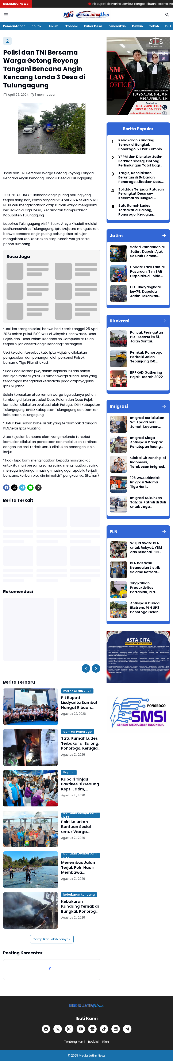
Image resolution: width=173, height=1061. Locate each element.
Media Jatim (88, 1055)
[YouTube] (81, 1029)
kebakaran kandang (79, 894)
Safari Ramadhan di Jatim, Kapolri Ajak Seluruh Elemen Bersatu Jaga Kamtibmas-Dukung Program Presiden (147, 251)
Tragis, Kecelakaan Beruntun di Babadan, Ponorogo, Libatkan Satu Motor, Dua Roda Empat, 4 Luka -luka (141, 177)
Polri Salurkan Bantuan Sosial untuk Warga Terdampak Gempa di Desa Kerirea (80, 826)
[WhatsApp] (30, 487)
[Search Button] (167, 15)
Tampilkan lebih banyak (51, 939)
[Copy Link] (38, 487)
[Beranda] (7, 41)
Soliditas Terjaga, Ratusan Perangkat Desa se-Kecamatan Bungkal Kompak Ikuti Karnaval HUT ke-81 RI (141, 193)
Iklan (105, 1042)
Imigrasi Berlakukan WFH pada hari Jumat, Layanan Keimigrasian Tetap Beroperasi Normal (147, 422)
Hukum (53, 26)
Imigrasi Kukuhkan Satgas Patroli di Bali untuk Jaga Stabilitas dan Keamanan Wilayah (148, 502)
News (101, 1055)
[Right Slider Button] (169, 26)
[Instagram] (69, 1029)
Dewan (137, 26)
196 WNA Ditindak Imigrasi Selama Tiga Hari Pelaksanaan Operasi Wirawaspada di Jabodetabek (145, 482)
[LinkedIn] (115, 1029)
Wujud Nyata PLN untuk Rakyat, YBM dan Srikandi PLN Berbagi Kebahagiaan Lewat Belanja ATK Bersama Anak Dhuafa (147, 547)
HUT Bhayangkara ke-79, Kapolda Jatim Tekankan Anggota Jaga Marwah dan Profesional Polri (145, 291)
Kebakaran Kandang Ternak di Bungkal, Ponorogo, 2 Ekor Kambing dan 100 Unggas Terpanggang (80, 906)
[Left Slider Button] (86, 668)
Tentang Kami (74, 1042)
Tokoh (154, 26)
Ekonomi (71, 26)
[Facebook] (6, 487)
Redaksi (93, 1042)
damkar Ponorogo (77, 732)
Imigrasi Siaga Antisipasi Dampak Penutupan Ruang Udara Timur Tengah (148, 442)
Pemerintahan (14, 26)
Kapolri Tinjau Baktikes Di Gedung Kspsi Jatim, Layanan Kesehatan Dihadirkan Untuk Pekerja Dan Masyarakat (80, 784)
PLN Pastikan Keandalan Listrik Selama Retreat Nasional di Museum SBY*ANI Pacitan (147, 567)
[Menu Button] (5, 15)
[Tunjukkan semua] (164, 235)
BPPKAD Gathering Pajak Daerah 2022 (146, 374)
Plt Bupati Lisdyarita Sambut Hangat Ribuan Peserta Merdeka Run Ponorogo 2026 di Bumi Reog (80, 702)
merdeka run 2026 (77, 691)
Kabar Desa (93, 26)
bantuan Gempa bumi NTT (80, 815)
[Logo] (86, 1005)
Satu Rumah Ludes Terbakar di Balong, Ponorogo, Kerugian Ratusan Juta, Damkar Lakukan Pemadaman (80, 743)
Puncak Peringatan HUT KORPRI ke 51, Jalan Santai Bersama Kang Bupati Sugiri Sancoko (146, 336)
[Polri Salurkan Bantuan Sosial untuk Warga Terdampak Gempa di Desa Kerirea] (30, 829)
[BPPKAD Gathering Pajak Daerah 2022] (118, 378)
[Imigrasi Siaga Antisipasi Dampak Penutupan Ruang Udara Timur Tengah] (118, 444)
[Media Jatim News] (86, 14)
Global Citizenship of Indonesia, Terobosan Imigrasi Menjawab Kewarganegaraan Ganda (148, 462)
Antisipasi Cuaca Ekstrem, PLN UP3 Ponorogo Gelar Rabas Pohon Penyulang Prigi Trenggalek (144, 607)
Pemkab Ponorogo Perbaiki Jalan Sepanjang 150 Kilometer (146, 357)
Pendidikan (117, 26)
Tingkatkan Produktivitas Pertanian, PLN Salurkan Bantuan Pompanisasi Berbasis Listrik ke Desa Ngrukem (145, 587)
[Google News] (92, 1029)
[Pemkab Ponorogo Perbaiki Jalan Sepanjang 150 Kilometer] (118, 358)
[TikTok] (104, 1029)
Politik (36, 26)
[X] (14, 487)
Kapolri (68, 772)
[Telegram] (22, 487)
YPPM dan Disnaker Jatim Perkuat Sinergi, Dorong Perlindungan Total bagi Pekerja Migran (140, 161)
